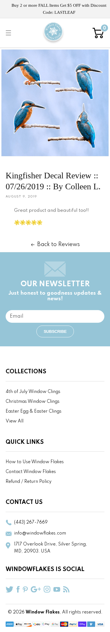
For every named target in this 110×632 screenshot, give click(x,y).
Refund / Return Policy (29, 481)
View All (14, 421)
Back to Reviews (58, 244)
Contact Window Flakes (31, 472)
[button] (8, 33)
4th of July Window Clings (33, 392)
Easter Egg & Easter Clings (33, 411)
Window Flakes (43, 612)
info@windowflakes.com (40, 533)
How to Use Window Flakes (35, 462)
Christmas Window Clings (33, 401)
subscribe (55, 331)
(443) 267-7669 (31, 522)
